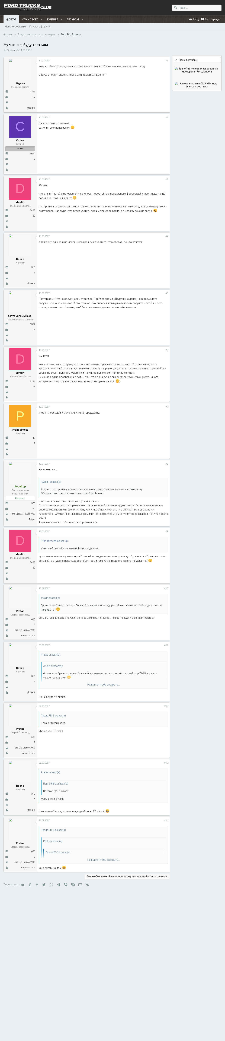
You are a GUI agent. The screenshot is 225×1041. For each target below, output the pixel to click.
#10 (166, 588)
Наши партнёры (188, 60)
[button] (41, 19)
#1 (166, 60)
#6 (166, 350)
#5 (166, 293)
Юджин (11, 50)
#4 (166, 236)
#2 (166, 117)
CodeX (20, 140)
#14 (166, 820)
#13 (166, 762)
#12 (166, 706)
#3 (166, 179)
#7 (166, 406)
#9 (166, 531)
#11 (166, 645)
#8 (166, 463)
